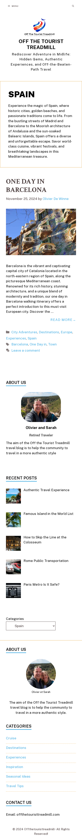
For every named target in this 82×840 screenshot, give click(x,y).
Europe (66, 332)
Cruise (11, 738)
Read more (61, 320)
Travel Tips (15, 786)
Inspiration (14, 767)
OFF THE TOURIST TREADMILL (41, 44)
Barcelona (19, 344)
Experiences (16, 338)
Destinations (49, 332)
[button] (73, 6)
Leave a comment (25, 350)
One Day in (38, 344)
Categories (15, 619)
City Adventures (24, 332)
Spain (32, 338)
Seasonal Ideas (18, 776)
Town (52, 344)
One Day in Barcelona (26, 185)
